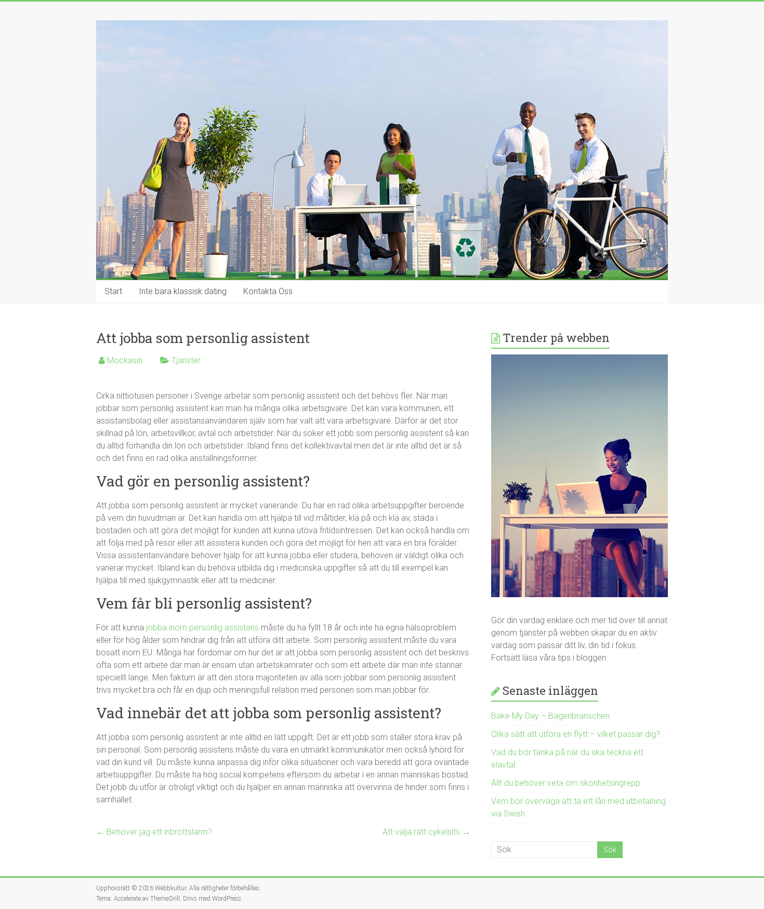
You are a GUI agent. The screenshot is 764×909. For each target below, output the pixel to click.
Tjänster (186, 360)
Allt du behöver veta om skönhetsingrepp (565, 783)
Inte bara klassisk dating (183, 291)
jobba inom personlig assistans (202, 628)
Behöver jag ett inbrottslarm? (154, 832)
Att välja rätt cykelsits (426, 832)
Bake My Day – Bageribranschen (550, 716)
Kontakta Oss (268, 291)
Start (113, 291)
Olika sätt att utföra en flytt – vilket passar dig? (575, 734)
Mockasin (124, 360)
